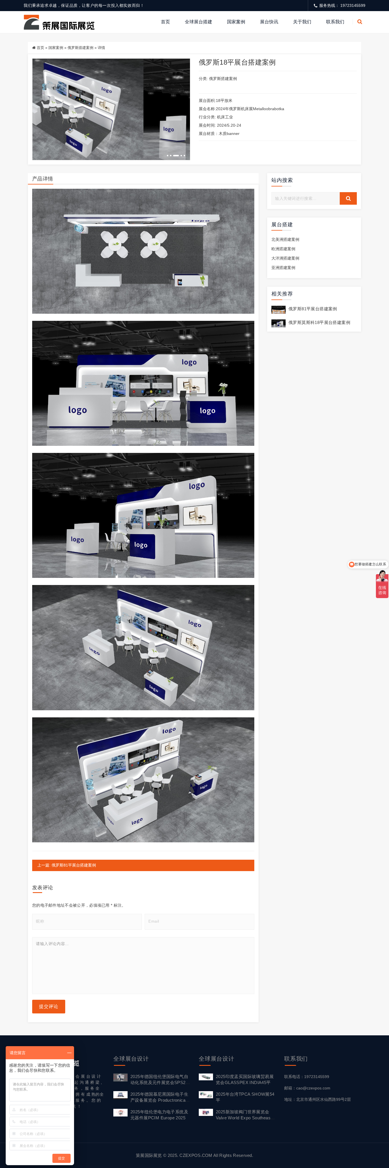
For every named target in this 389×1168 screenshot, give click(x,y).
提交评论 (48, 1006)
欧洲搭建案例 (283, 249)
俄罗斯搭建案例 (80, 48)
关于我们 (302, 21)
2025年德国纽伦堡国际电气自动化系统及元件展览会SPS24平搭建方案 (159, 1082)
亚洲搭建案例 (283, 267)
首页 (165, 21)
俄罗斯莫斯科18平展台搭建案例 (319, 322)
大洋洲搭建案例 (285, 258)
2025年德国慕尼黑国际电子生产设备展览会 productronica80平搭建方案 (160, 1100)
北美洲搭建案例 (285, 239)
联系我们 (335, 21)
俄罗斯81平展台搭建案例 (312, 308)
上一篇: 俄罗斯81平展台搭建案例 (66, 865)
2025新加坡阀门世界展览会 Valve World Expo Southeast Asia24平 (244, 1117)
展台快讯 (269, 21)
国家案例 (236, 21)
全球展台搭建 (198, 21)
